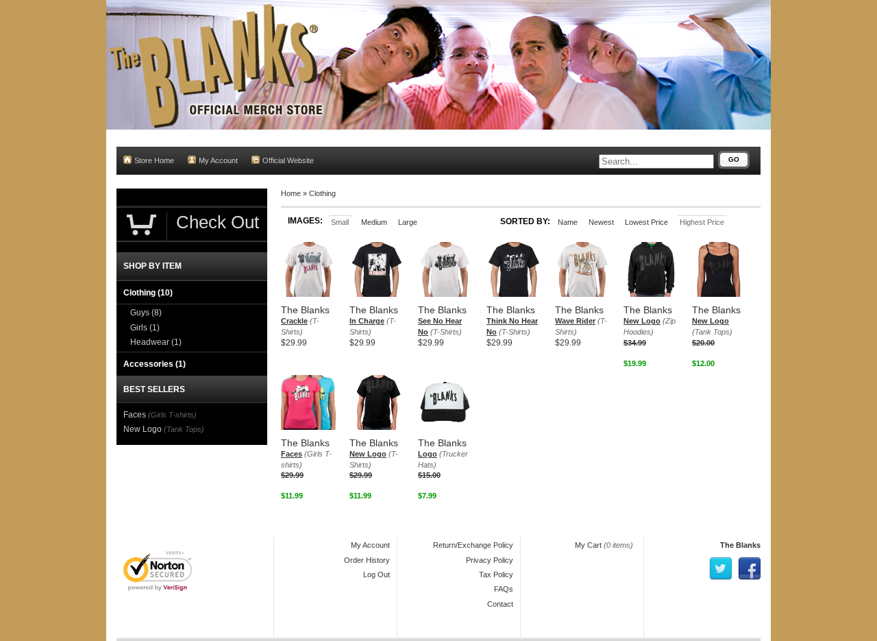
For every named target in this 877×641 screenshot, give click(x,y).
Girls (145, 327)
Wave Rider (575, 321)
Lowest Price (646, 222)
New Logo (641, 321)
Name (568, 222)
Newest (601, 222)
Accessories (154, 364)
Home (291, 193)
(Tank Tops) (712, 332)
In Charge (366, 321)
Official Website (288, 160)
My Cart (588, 545)
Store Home (154, 160)
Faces (291, 454)
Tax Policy (496, 574)
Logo (427, 454)
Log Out (376, 574)
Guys (146, 312)
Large (407, 222)
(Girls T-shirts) (172, 415)
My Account (218, 160)
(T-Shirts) (446, 332)
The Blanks (740, 545)
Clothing (322, 193)
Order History (367, 560)
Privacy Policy (489, 560)
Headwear (156, 342)
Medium (374, 222)
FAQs (503, 589)
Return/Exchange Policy (473, 545)
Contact (500, 604)
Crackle (294, 321)
